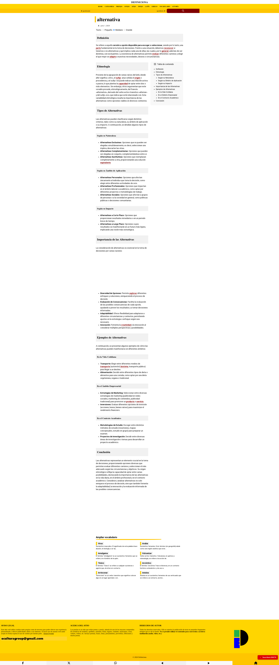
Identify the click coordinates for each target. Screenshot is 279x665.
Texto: (98, 30)
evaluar (155, 54)
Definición (159, 69)
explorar (133, 293)
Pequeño (108, 30)
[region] (166, 124)
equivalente (105, 163)
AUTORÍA (175, 6)
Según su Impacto (165, 83)
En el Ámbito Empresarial (167, 95)
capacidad (123, 84)
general (165, 51)
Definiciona (139, 2)
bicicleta (124, 366)
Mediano (119, 30)
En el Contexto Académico (168, 98)
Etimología (160, 72)
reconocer (168, 48)
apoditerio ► (161, 11)
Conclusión (160, 101)
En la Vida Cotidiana (165, 92)
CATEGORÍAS (109, 6)
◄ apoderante (85, 11)
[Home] (255, 664)
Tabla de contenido (165, 64)
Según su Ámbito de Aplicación (170, 81)
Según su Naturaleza (166, 78)
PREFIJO (119, 6)
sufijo (118, 78)
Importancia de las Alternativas (168, 86)
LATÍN (147, 6)
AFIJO (134, 6)
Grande (129, 30)
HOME (100, 6)
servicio (140, 401)
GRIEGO (154, 6)
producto (130, 401)
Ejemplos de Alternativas (165, 89)
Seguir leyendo (48, 633)
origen (137, 78)
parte (98, 48)
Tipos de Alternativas (164, 75)
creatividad (126, 325)
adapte (113, 57)
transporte (105, 366)
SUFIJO (126, 6)
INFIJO (140, 6)
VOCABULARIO (165, 6)
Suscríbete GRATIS (269, 657)
